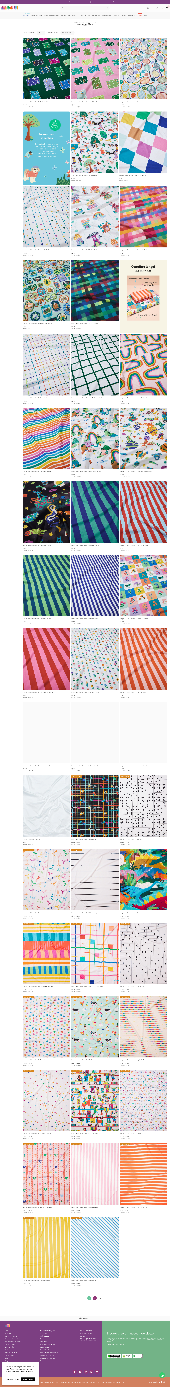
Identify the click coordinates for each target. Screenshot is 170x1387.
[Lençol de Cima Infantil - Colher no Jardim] (143, 585)
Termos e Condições (47, 1355)
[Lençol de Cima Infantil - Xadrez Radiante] (143, 216)
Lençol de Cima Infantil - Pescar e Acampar (37, 323)
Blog (6, 1361)
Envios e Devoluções (47, 1344)
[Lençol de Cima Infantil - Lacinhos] (46, 879)
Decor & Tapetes (10, 1344)
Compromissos (45, 1339)
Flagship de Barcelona (47, 1358)
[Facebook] (75, 1372)
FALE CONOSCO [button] (86, 1331)
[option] (86, 2)
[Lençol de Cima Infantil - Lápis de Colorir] (143, 1026)
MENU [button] (7, 1331)
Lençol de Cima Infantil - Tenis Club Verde (37, 102)
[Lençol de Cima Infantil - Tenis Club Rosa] (95, 68)
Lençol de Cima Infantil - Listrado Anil (84, 1280)
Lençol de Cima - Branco (31, 839)
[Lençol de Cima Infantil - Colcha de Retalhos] (46, 953)
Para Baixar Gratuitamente (49, 1350)
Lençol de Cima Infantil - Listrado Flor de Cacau (136, 766)
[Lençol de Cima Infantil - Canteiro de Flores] (46, 732)
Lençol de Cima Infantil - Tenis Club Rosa (85, 102)
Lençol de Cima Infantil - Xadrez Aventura (85, 323)
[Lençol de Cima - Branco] (46, 806)
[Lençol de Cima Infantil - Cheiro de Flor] (143, 1100)
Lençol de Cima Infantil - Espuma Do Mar (37, 1133)
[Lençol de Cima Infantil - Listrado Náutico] (143, 512)
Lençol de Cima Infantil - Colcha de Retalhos (38, 986)
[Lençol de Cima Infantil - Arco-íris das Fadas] (143, 364)
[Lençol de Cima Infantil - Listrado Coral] (143, 659)
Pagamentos (44, 1347)
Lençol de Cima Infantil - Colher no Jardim (134, 618)
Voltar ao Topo (83, 1318)
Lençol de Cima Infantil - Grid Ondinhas (36, 398)
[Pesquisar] (85, 8)
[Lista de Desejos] (162, 8)
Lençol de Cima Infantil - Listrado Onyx (84, 913)
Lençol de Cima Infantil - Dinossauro (132, 913)
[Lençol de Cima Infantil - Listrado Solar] (46, 1247)
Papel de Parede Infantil (13, 1341)
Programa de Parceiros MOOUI (50, 1352)
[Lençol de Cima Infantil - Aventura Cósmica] (46, 512)
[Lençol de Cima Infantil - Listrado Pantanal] (46, 585)
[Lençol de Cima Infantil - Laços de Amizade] (46, 1174)
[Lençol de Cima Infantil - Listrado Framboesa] (46, 659)
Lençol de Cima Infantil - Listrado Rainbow (37, 471)
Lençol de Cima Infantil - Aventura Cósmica (37, 545)
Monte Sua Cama (11, 1336)
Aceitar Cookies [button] (28, 1379)
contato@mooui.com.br (88, 1340)
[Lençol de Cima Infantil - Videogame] (95, 806)
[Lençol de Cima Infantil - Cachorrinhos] (94, 142)
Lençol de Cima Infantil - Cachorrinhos (84, 175)
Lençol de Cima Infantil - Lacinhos (34, 913)
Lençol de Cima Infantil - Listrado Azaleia (85, 1207)
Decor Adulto (9, 1355)
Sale (6, 1358)
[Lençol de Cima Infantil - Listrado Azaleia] (95, 1174)
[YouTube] (97, 1372)
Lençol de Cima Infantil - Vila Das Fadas (84, 250)
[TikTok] (91, 1372)
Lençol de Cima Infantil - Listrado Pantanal (37, 618)
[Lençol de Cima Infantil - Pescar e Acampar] (46, 290)
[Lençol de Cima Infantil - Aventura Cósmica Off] (143, 438)
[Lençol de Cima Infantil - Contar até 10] (143, 953)
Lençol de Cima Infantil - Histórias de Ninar (86, 1133)
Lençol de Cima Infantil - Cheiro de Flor (133, 1133)
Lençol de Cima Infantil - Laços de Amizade (38, 1207)
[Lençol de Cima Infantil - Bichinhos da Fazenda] (95, 1026)
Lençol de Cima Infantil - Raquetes (131, 102)
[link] (46, 148)
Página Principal (79, 22)
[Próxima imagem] (67, 68)
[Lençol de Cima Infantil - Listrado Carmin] (143, 1174)
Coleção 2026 (44, 1336)
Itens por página (29, 33)
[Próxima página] (100, 1298)
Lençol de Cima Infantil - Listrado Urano (84, 618)
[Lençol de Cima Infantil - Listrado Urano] (95, 585)
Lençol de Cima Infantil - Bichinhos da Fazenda (87, 1060)
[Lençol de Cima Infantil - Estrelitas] (46, 1026)
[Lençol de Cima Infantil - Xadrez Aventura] (95, 290)
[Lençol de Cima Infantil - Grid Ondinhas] (46, 364)
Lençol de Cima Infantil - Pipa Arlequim (132, 175)
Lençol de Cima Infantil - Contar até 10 (133, 986)
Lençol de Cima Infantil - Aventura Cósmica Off (136, 471)
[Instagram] (80, 1372)
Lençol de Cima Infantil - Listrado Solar (36, 1280)
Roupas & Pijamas (11, 1352)
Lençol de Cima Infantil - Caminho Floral (85, 692)
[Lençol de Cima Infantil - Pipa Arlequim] (143, 142)
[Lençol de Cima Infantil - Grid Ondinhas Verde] (95, 364)
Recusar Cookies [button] (13, 1379)
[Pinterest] (86, 1372)
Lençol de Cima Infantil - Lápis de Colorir (134, 1060)
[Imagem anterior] (26, 68)
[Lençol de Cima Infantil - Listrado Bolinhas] (46, 216)
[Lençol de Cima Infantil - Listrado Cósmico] (95, 512)
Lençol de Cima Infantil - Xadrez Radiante (134, 250)
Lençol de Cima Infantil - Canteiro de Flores (38, 766)
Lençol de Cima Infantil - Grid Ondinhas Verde (87, 398)
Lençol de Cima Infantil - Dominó (131, 839)
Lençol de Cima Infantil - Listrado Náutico (134, 545)
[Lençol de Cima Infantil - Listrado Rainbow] (46, 438)
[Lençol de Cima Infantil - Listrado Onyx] (95, 879)
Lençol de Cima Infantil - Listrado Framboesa (38, 692)
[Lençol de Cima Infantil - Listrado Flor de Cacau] (143, 732)
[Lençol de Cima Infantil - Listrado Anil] (95, 1247)
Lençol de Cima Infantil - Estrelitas (34, 1060)
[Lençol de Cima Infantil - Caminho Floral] (95, 659)
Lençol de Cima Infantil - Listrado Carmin (133, 1207)
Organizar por (53, 33)
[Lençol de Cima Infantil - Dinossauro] (143, 879)
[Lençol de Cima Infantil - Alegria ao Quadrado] (95, 953)
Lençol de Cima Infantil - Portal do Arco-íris (86, 471)
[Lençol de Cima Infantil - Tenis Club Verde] (46, 68)
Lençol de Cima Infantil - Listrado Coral (133, 692)
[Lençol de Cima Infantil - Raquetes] (143, 68)
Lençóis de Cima (91, 22)
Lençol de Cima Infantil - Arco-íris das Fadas (135, 398)
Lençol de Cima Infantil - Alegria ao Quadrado (87, 986)
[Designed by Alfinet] (162, 1382)
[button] (41, 33)
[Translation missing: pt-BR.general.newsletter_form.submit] (163, 1345)
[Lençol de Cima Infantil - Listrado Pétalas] (95, 732)
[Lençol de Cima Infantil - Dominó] (143, 806)
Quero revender (45, 1361)
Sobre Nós (44, 1333)
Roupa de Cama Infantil (13, 1339)
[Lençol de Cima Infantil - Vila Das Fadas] (95, 216)
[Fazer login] (152, 8)
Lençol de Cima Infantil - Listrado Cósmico (85, 545)
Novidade (8, 1333)
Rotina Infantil (9, 1350)
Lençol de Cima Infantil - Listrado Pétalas (85, 766)
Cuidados (43, 1341)
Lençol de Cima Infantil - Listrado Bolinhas (37, 250)
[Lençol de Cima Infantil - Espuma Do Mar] (46, 1100)
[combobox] (83, 8)
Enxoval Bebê (9, 1347)
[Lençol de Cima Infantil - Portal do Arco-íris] (95, 438)
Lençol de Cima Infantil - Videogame (83, 839)
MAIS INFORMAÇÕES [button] (47, 1331)
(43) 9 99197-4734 (86, 1338)
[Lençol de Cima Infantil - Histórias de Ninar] (95, 1100)
